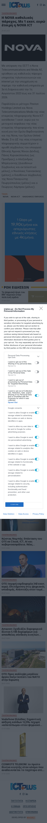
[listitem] (23, 356)
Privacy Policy (38, 514)
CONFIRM (14, 504)
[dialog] (23, 411)
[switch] (37, 362)
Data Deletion (8, 514)
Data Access (23, 514)
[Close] (41, 309)
